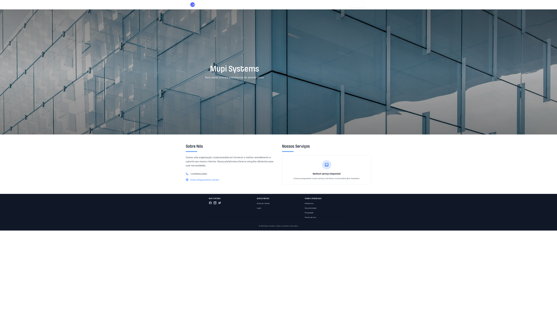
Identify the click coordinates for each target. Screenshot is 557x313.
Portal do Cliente (263, 203)
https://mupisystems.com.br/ (204, 179)
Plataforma (309, 203)
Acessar (358, 4)
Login (259, 208)
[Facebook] (210, 202)
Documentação (311, 208)
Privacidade (309, 213)
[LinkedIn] (215, 202)
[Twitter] (219, 202)
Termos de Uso (310, 217)
